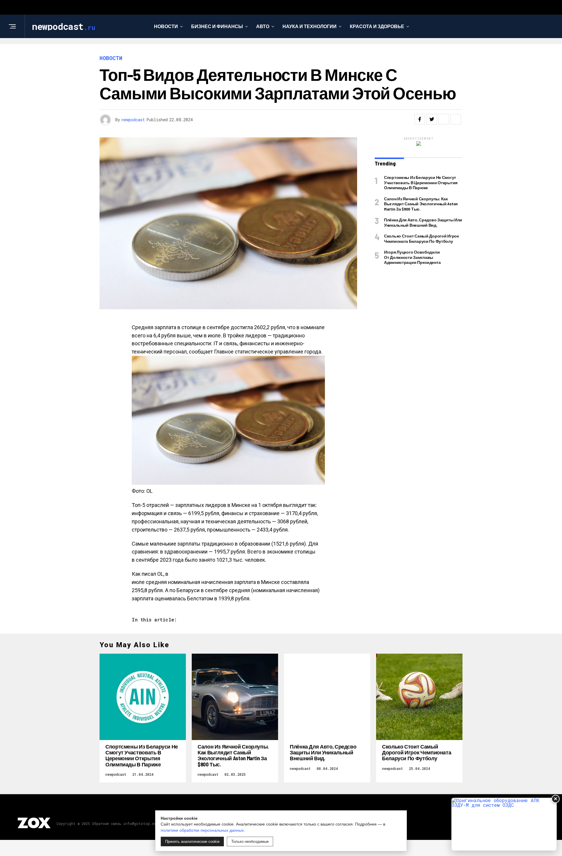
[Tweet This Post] (431, 119)
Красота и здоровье (377, 26)
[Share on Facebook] (419, 119)
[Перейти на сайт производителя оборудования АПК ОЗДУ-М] (504, 824)
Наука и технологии (309, 26)
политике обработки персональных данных (202, 830)
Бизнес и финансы (217, 26)
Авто (262, 26)
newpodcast (133, 119)
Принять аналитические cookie (192, 841)
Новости (166, 26)
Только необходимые (250, 841)
